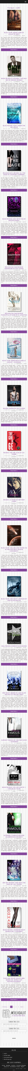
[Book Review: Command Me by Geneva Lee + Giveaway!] (14, 917)
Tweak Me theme (19, 1068)
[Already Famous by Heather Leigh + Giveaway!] (14, 727)
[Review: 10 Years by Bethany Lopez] (14, 487)
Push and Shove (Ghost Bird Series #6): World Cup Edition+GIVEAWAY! (14, 980)
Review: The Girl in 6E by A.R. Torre (14, 453)
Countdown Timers (15, 1066)
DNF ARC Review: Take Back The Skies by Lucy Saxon (14, 883)
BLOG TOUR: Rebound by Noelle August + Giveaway (14, 361)
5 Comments (20, 552)
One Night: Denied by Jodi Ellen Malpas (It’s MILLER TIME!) (14, 693)
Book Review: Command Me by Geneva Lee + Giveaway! (14, 930)
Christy (23, 128)
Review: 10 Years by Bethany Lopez (14, 500)
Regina (14, 553)
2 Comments (16, 270)
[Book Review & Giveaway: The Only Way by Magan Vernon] (14, 66)
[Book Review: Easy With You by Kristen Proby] (14, 206)
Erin (23, 35)
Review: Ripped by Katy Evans (14, 408)
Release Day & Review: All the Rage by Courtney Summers (14, 173)
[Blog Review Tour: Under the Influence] (14, 113)
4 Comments (18, 647)
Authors (13, 1065)
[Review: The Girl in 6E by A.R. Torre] (14, 440)
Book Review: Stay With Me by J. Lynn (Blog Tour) (14, 788)
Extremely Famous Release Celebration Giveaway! (14, 836)
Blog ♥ (22, 1066)
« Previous (4, 1006)
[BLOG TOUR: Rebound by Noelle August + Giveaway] (14, 348)
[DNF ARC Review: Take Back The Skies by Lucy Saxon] (14, 870)
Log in (5, 1053)
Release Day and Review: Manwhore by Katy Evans (14, 267)
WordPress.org (7, 1059)
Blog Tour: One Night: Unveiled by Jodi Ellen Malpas (14, 599)
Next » (22, 1006)
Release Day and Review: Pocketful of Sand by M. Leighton (14, 314)
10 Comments (16, 982)
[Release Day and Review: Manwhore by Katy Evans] (14, 254)
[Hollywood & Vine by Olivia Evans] (14, 633)
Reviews (8, 1065)
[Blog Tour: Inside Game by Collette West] (14, 20)
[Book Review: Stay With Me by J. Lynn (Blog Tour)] (14, 775)
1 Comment (16, 81)
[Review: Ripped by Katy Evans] (14, 395)
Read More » (14, 49)
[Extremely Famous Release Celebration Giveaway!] (14, 823)
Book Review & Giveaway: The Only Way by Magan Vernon (14, 79)
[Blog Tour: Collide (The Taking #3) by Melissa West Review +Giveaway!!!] (14, 535)
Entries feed (7, 1055)
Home (3, 1065)
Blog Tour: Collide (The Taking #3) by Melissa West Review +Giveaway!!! (14, 549)
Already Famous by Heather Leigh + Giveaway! (14, 740)
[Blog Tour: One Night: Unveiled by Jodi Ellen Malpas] (14, 586)
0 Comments (16, 35)
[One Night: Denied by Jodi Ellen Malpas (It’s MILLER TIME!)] (14, 680)
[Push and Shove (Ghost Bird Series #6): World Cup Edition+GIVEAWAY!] (14, 966)
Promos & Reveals (21, 1065)
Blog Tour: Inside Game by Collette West (14, 33)
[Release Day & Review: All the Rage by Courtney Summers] (14, 160)
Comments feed (8, 1057)
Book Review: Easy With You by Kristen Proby (14, 219)
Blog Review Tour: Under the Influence (14, 126)
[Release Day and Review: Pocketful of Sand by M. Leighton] (14, 301)
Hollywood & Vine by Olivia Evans (14, 646)
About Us (6, 1066)
